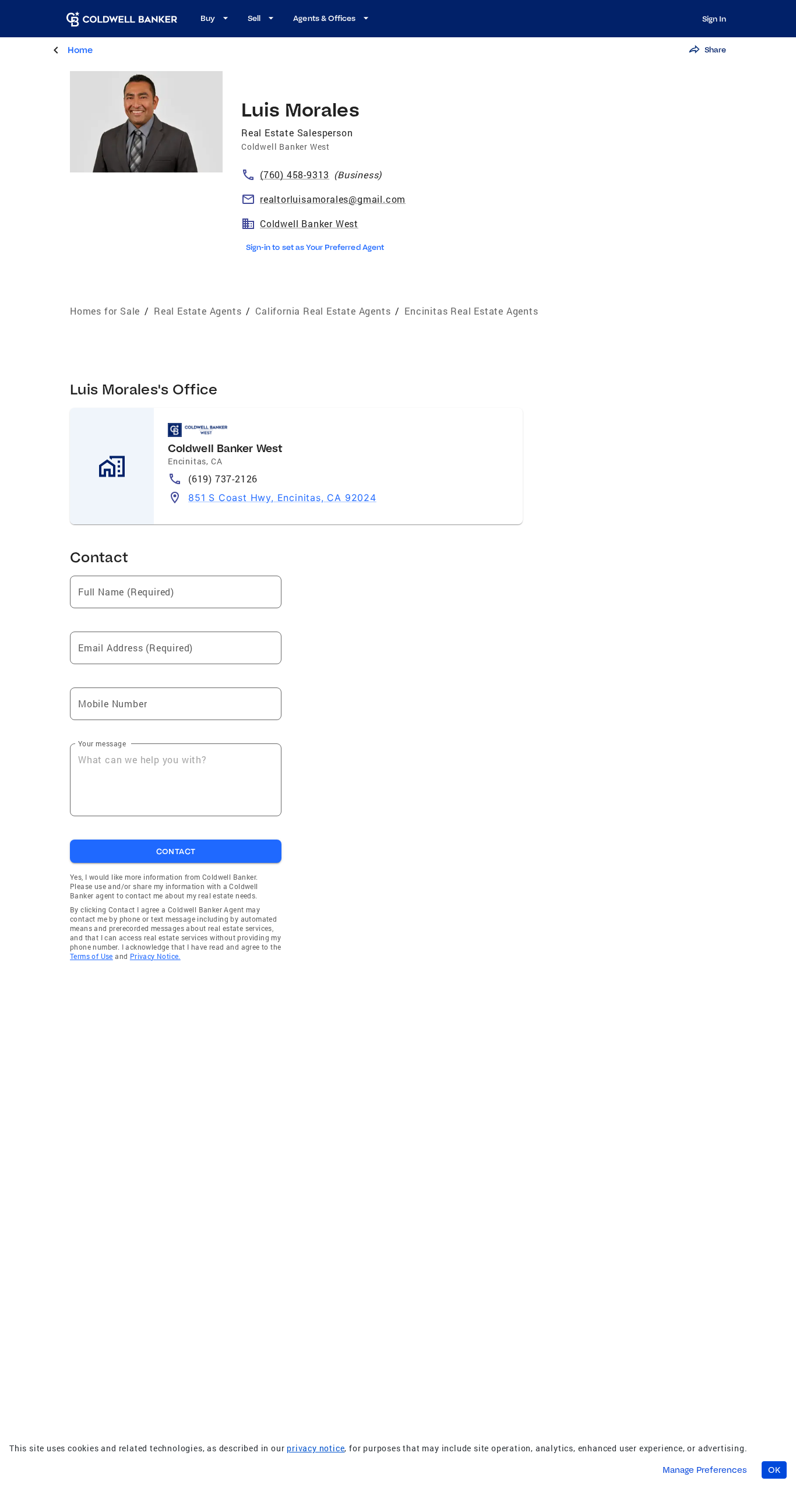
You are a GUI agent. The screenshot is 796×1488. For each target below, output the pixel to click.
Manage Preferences (705, 1470)
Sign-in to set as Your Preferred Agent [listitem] (315, 247)
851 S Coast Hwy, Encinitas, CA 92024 (282, 497)
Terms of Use (91, 956)
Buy (207, 18)
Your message (102, 743)
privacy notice (315, 1448)
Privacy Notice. (155, 956)
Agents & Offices (324, 18)
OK (774, 1470)
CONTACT (176, 851)
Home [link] (80, 49)
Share (715, 49)
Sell (254, 18)
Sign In (714, 18)
